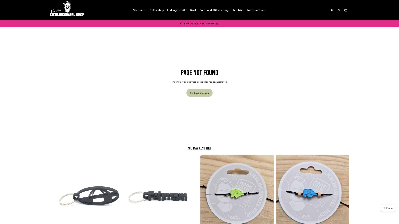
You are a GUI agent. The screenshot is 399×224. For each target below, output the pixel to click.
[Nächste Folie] (395, 23)
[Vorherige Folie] (3, 23)
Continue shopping (199, 92)
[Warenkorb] (345, 10)
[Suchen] (332, 10)
